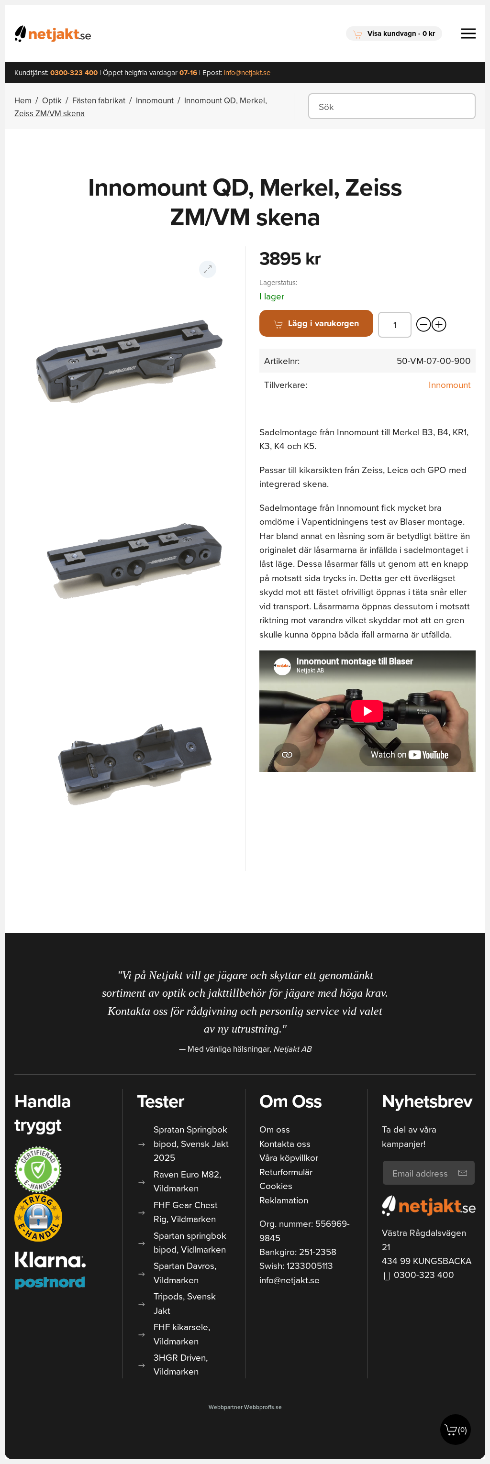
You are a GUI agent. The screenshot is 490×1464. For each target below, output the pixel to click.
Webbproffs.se (263, 1407)
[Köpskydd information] (38, 1170)
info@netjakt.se (289, 1279)
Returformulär (285, 1171)
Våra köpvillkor (288, 1157)
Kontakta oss (285, 1143)
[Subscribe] (463, 1173)
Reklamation (283, 1199)
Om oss (274, 1129)
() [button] (462, 1429)
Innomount (450, 384)
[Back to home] (52, 33)
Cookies (275, 1185)
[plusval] (439, 324)
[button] (394, 33)
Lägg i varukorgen (323, 323)
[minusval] (424, 324)
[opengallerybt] (207, 269)
